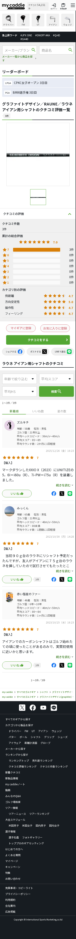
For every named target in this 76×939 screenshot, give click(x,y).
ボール (23, 737)
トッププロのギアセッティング (26, 843)
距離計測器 (30, 743)
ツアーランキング (39, 813)
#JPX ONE (26, 35)
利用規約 (10, 899)
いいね (15, 493)
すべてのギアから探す (17, 719)
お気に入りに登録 (55, 328)
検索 (56, 391)
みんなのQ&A (13, 796)
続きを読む (63, 485)
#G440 (24, 39)
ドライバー (15, 731)
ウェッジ (57, 731)
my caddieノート (15, 784)
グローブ (45, 743)
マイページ (11, 861)
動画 (7, 790)
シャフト (36, 737)
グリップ (49, 737)
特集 (7, 872)
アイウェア (15, 743)
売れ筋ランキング (42, 760)
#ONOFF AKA (42, 35)
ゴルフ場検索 (12, 802)
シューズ (63, 737)
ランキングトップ (19, 760)
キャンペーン (12, 867)
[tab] (14, 411)
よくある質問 (12, 855)
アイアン (43, 731)
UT (33, 731)
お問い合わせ (12, 878)
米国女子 (27, 825)
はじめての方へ (14, 849)
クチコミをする (38, 340)
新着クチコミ (12, 772)
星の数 (61, 411)
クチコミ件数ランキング (54, 766)
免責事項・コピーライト (19, 888)
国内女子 (54, 825)
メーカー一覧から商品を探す (17, 58)
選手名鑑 (14, 837)
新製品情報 (11, 778)
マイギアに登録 (21, 328)
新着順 (14, 411)
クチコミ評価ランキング (23, 766)
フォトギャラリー (32, 837)
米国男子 (14, 825)
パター (12, 737)
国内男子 (41, 825)
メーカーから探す (15, 748)
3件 (7, 115)
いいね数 (38, 411)
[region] (38, 22)
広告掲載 (10, 911)
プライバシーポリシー (18, 894)
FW (26, 731)
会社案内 (10, 905)
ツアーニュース (17, 813)
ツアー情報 (11, 807)
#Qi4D (56, 35)
